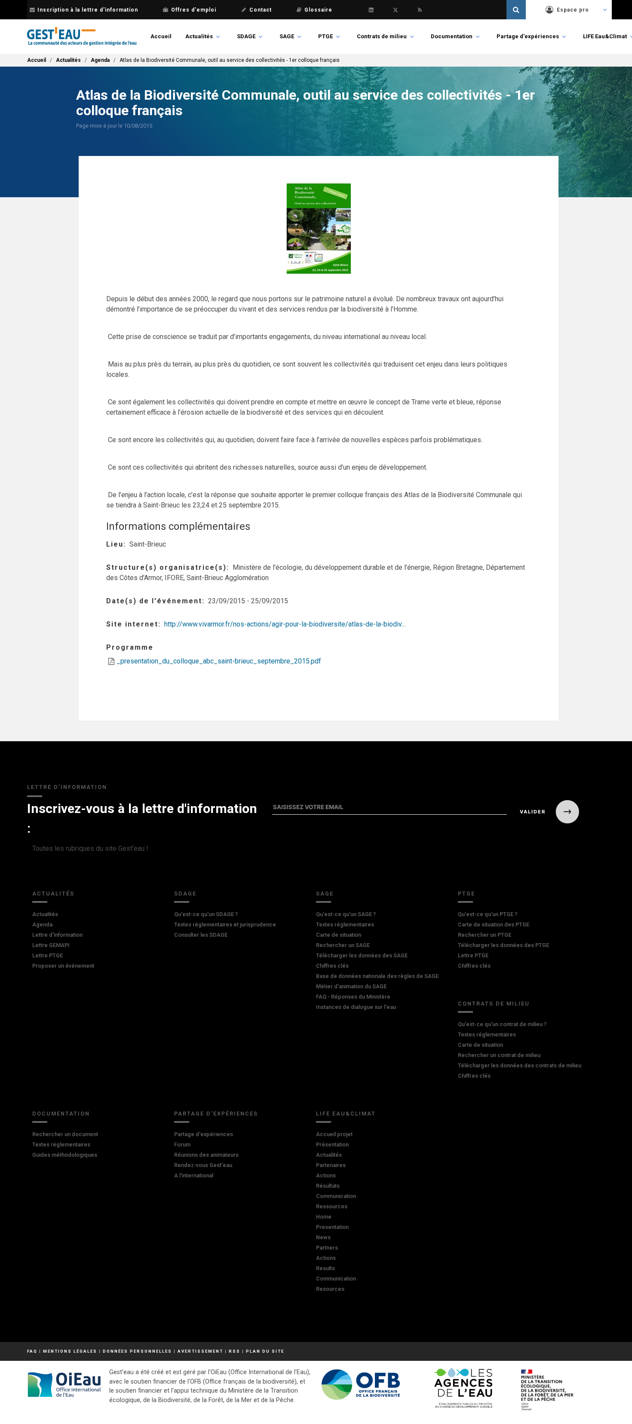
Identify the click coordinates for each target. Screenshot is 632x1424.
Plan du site (265, 1351)
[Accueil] (82, 36)
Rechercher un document (65, 1134)
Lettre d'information (57, 935)
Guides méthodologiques (64, 1155)
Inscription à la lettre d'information (87, 10)
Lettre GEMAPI (51, 945)
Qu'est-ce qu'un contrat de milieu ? (502, 1024)
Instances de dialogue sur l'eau (356, 1007)
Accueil (161, 36)
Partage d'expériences (528, 36)
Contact (260, 10)
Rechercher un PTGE (484, 935)
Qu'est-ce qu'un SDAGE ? (206, 914)
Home (323, 1216)
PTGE (325, 36)
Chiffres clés (332, 966)
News (323, 1237)
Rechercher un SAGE (343, 945)
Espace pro (573, 10)
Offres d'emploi (193, 10)
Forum (182, 1144)
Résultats (328, 1186)
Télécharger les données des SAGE (362, 955)
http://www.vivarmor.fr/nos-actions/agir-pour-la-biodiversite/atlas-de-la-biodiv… (285, 624)
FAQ (32, 1351)
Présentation (332, 1144)
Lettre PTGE (47, 955)
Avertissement (200, 1351)
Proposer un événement (63, 966)
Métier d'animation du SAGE (351, 986)
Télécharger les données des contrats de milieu (519, 1065)
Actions (326, 1175)
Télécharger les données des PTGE (503, 945)
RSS (234, 1351)
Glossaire (318, 10)
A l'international (193, 1175)
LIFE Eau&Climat (605, 36)
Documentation (451, 36)
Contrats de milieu (382, 36)
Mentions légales (70, 1351)
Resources (330, 1289)
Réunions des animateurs (206, 1155)
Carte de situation (338, 935)
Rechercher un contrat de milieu (499, 1055)
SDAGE (246, 36)
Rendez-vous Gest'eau (203, 1165)
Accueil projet (334, 1134)
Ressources (331, 1206)
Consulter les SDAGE (200, 935)
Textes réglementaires (345, 924)
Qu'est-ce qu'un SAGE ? (346, 914)
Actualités (199, 36)
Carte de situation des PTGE (493, 924)
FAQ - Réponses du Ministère (353, 996)
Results (325, 1268)
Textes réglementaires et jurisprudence (225, 924)
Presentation (332, 1227)
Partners (327, 1247)
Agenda (100, 60)
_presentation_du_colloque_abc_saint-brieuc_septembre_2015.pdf (219, 661)
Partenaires (331, 1165)
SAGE (286, 36)
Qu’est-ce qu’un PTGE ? (487, 914)
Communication (336, 1196)
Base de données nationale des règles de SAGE (377, 976)
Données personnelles (137, 1351)
